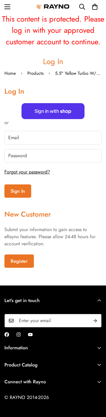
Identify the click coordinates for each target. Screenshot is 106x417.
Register (19, 261)
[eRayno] (53, 6)
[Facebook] (6, 334)
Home (10, 73)
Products (35, 73)
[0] (95, 7)
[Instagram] (18, 334)
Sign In (18, 191)
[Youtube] (30, 334)
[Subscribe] (95, 320)
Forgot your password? (27, 171)
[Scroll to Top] (95, 386)
